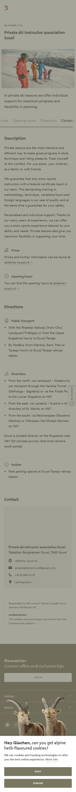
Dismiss (38, 783)
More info (51, 759)
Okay (38, 771)
